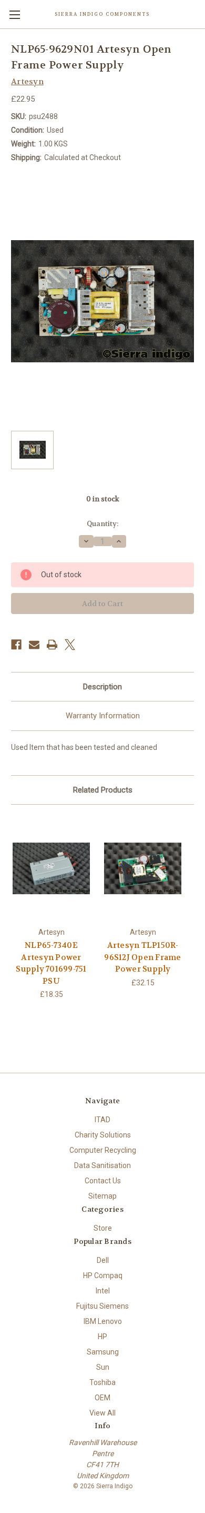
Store (103, 1228)
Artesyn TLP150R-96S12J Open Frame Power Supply (142, 957)
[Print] (52, 644)
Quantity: (102, 523)
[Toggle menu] (14, 14)
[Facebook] (16, 644)
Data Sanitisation (102, 1165)
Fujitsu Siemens (102, 1306)
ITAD (102, 1119)
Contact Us (103, 1180)
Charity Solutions (103, 1135)
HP (102, 1336)
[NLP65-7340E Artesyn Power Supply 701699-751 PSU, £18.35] (51, 868)
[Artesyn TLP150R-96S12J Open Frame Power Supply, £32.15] (142, 868)
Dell (103, 1260)
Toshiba (102, 1382)
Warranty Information (103, 715)
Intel (103, 1291)
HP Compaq (102, 1275)
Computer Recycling (102, 1150)
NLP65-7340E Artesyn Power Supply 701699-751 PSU (51, 963)
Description (102, 686)
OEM (102, 1397)
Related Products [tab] (102, 790)
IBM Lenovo (103, 1321)
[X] (70, 644)
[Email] (34, 644)
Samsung (103, 1352)
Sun (102, 1367)
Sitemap (102, 1196)
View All (102, 1413)
